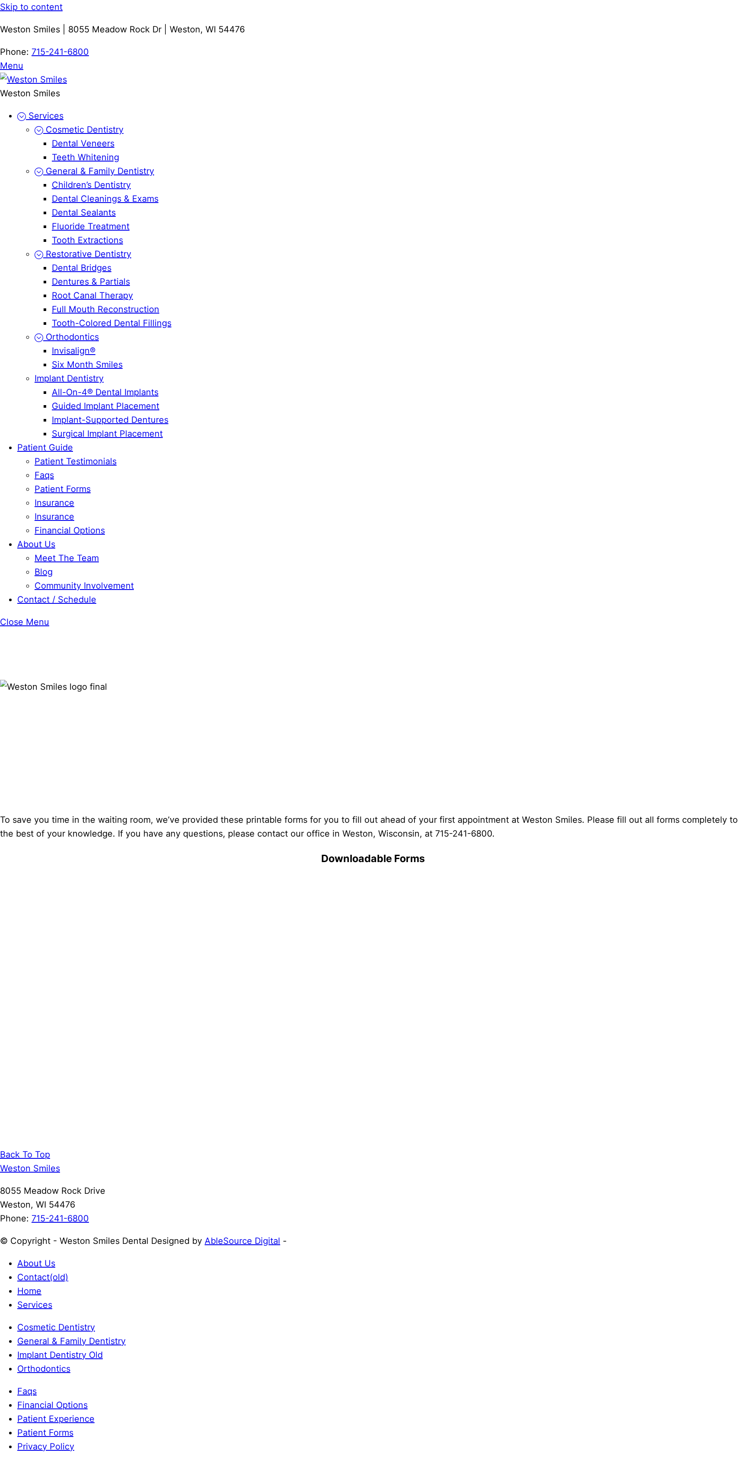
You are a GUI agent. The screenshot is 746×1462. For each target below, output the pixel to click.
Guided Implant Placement (105, 406)
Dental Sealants (84, 212)
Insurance (54, 503)
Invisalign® (73, 351)
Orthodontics (71, 337)
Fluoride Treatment (91, 226)
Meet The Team (67, 558)
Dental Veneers (83, 143)
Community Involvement (84, 585)
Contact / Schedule (56, 599)
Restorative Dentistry (87, 254)
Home (29, 1291)
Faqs (44, 475)
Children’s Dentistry (91, 185)
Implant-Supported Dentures (110, 420)
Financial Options (70, 530)
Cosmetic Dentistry (83, 129)
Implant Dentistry (69, 378)
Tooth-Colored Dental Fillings (111, 323)
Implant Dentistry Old (60, 1355)
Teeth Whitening (85, 157)
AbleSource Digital (242, 1241)
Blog (44, 572)
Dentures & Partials (91, 281)
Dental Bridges (81, 268)
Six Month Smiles (87, 364)
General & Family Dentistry (98, 171)
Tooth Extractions (87, 240)
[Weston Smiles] (33, 79)
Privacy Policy (45, 1446)
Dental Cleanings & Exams (105, 198)
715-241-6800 (60, 52)
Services (44, 116)
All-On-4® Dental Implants (105, 392)
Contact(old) (42, 1277)
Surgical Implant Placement (107, 433)
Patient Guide (45, 447)
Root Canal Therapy (92, 295)
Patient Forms (63, 489)
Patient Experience (56, 1419)
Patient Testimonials (76, 461)
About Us (36, 544)
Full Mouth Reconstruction (105, 309)
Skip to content (31, 7)
